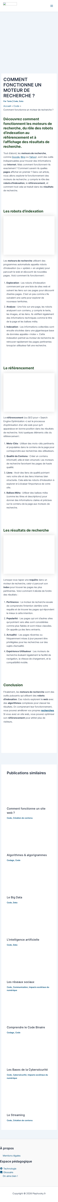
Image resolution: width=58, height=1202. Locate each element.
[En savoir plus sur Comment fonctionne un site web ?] (29, 791)
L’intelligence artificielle (23, 939)
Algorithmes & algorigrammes (27, 855)
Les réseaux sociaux (20, 982)
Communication (20, 987)
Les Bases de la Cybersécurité (27, 1069)
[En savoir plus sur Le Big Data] (29, 880)
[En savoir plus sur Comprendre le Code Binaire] (29, 1010)
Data (21, 101)
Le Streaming (16, 1115)
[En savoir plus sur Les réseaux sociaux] (29, 965)
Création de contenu (23, 818)
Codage (10, 860)
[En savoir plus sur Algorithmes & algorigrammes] (29, 838)
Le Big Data (14, 897)
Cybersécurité (20, 1075)
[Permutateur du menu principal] (51, 6)
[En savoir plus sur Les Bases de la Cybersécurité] (29, 1052)
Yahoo (32, 157)
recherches (47, 710)
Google (15, 157)
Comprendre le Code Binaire (26, 1027)
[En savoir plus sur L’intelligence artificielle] (29, 922)
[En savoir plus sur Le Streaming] (29, 1098)
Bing (23, 157)
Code (15, 101)
